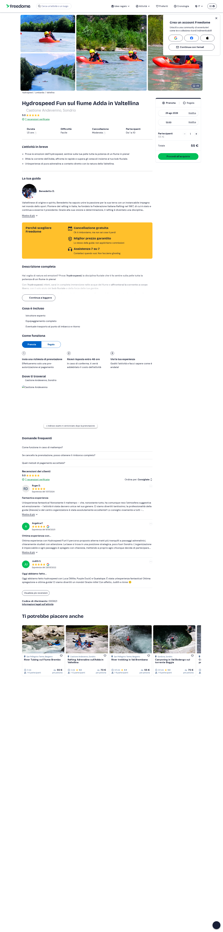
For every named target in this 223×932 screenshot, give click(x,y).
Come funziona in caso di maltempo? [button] (42, 447)
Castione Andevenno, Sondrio (51, 110)
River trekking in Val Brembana (129, 659)
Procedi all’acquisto (178, 156)
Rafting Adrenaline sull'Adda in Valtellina (85, 661)
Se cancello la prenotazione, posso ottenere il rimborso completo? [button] (58, 455)
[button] (216, 925)
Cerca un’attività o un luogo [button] (54, 6)
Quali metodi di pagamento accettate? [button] (43, 463)
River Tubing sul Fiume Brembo (42, 659)
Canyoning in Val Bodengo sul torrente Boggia (172, 661)
